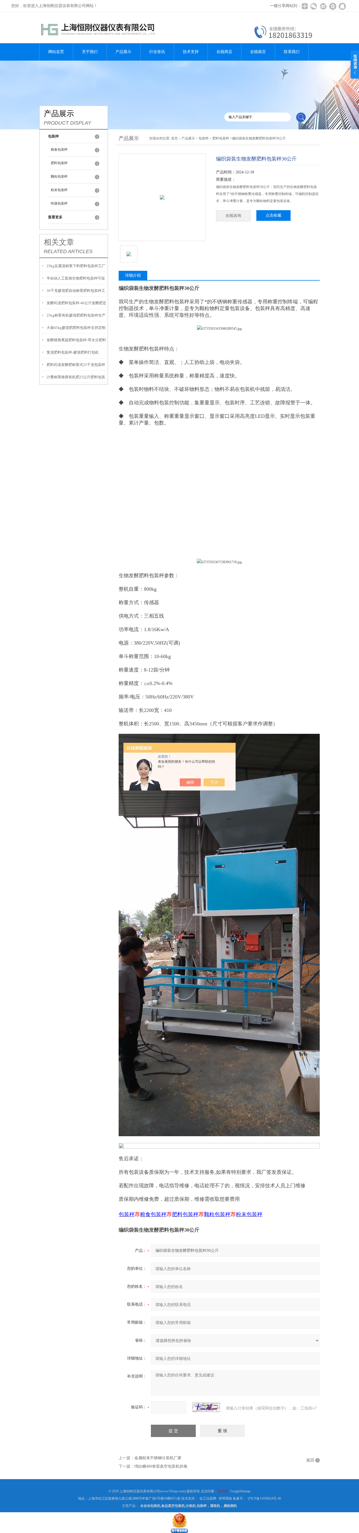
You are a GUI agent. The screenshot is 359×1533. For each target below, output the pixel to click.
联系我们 (292, 52)
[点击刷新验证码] (206, 1407)
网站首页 (56, 52)
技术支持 (191, 52)
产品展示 (123, 52)
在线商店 (224, 52)
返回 (310, 1460)
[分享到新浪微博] (323, 6)
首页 (174, 138)
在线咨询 (233, 216)
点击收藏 (273, 215)
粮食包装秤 (59, 150)
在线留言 (258, 52)
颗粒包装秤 (59, 176)
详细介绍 (133, 275)
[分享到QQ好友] (342, 6)
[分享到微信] (313, 6)
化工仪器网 (207, 1498)
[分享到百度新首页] (333, 6)
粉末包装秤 (59, 190)
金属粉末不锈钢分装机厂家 (157, 1458)
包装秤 (204, 138)
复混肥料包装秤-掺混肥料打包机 (73, 352)
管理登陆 (225, 1498)
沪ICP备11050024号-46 (264, 1498)
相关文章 (59, 242)
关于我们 (90, 52)
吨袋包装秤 (59, 203)
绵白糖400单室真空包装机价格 (160, 1466)
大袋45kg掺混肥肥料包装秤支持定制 (76, 328)
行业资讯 (157, 52)
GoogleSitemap (240, 1491)
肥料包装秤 (59, 163)
